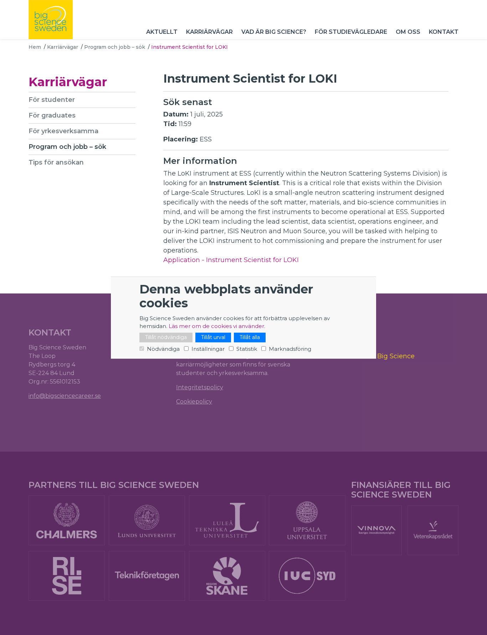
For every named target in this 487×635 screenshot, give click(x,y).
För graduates (52, 115)
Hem (35, 47)
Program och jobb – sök (114, 47)
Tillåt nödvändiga (166, 337)
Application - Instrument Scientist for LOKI (231, 260)
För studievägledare (351, 31)
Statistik (246, 348)
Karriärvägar (209, 31)
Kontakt (443, 31)
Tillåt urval (213, 337)
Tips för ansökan (56, 162)
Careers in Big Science (379, 356)
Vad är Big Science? (273, 31)
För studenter (52, 100)
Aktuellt (162, 31)
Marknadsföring (290, 348)
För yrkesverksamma (63, 131)
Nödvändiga (163, 348)
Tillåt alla (250, 337)
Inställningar (208, 348)
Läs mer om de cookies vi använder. (217, 326)
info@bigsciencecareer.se (65, 395)
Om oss (408, 31)
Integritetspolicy (199, 387)
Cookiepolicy (194, 401)
